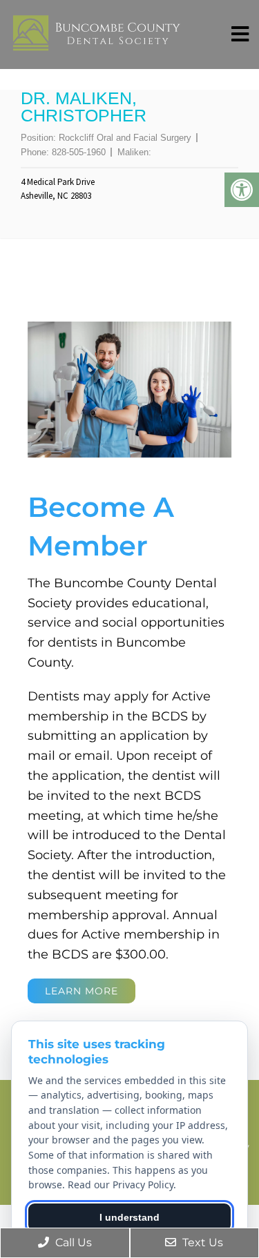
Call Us (72, 1242)
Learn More (81, 991)
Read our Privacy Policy (120, 1184)
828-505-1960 (79, 152)
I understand (129, 1217)
